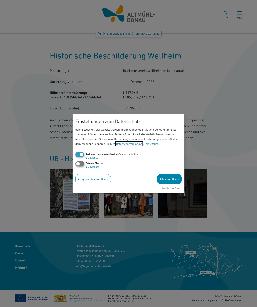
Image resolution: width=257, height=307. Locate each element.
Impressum (151, 143)
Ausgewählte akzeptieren (93, 179)
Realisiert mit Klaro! (171, 188)
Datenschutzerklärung (129, 143)
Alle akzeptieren (169, 179)
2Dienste (92, 166)
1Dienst (92, 157)
